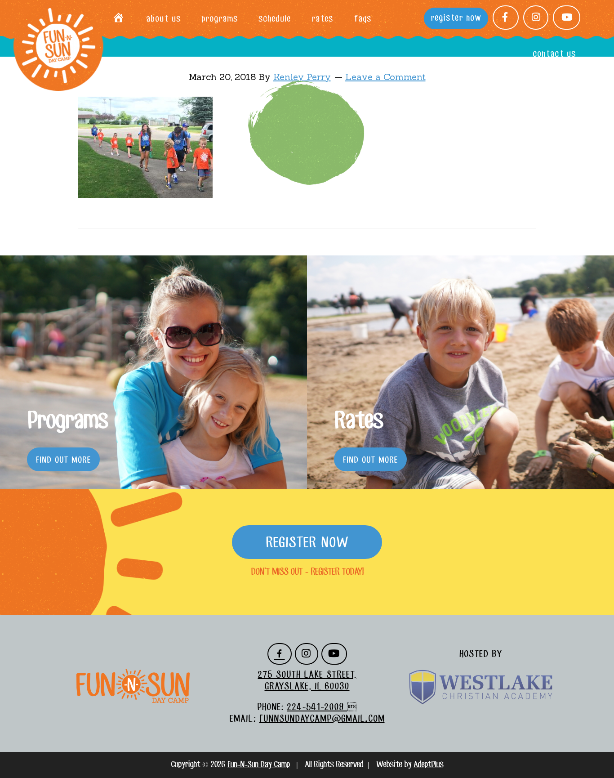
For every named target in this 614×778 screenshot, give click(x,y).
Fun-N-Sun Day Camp (58, 46)
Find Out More (63, 460)
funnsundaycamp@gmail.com (322, 719)
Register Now (307, 543)
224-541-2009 (317, 707)
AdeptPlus (428, 765)
